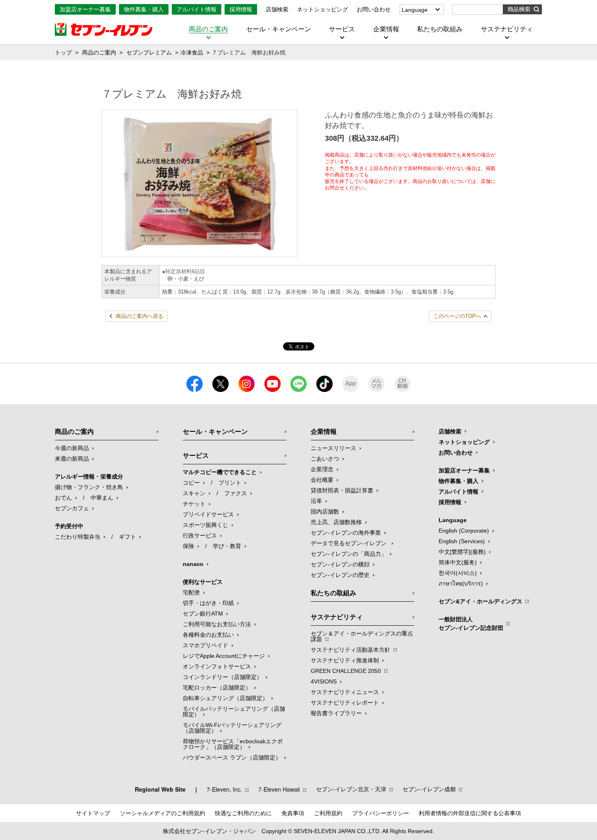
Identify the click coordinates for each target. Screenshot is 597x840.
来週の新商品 (72, 458)
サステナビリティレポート (345, 702)
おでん (63, 497)
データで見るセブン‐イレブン (349, 543)
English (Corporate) (464, 530)
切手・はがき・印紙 (208, 603)
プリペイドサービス (208, 514)
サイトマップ (93, 813)
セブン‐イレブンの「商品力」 (349, 554)
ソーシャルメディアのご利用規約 (162, 813)
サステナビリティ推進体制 (345, 660)
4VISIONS (324, 681)
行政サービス (200, 535)
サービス (342, 29)
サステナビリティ (507, 29)
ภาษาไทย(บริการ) (461, 583)
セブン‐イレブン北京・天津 (351, 789)
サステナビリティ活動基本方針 (350, 649)
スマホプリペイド (205, 645)
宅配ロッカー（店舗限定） (217, 687)
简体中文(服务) (458, 562)
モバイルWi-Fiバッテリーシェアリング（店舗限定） (232, 728)
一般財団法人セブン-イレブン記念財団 (471, 623)
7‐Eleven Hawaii (279, 789)
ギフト (127, 536)
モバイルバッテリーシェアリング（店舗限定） (234, 711)
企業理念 (322, 469)
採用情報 (240, 9)
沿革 (316, 501)
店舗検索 (277, 9)
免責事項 (292, 813)
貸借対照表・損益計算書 (342, 490)
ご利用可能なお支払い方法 (217, 624)
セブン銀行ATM (203, 613)
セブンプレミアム (149, 52)
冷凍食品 (191, 52)
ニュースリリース (333, 448)
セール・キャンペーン (278, 29)
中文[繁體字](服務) (462, 551)
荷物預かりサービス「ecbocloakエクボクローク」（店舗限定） (233, 744)
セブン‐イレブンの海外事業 (346, 532)
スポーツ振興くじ (205, 525)
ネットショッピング (322, 9)
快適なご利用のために (243, 813)
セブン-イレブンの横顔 (340, 564)
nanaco (193, 564)
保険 (188, 546)
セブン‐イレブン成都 (429, 789)
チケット (194, 504)
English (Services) (462, 541)
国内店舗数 (325, 511)
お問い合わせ (374, 9)
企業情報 (386, 29)
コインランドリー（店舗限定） (222, 677)
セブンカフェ (72, 508)
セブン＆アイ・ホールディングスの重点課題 (362, 636)
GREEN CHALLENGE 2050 (346, 671)
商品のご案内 (208, 29)
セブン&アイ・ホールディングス (480, 601)
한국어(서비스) (458, 573)
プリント (229, 482)
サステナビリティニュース (345, 692)
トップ (63, 52)
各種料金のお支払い (208, 634)
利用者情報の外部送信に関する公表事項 (470, 813)
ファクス (235, 493)
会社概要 (322, 480)
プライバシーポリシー (380, 813)
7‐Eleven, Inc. (224, 789)
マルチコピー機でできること (220, 472)
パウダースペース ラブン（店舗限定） (232, 757)
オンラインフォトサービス (217, 666)
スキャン (194, 493)
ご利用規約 (328, 813)
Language (415, 10)
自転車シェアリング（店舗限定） (225, 698)
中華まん (102, 497)
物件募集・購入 (144, 9)
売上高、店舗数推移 (336, 522)
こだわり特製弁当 (77, 536)
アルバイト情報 (196, 9)
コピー (191, 482)
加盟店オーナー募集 (85, 9)
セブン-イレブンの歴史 (340, 575)
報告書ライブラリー (336, 713)
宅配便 (191, 592)
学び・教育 (227, 546)
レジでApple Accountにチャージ (224, 656)
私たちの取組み (440, 29)
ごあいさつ (325, 458)
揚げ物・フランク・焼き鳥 (89, 487)
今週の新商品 (72, 448)
